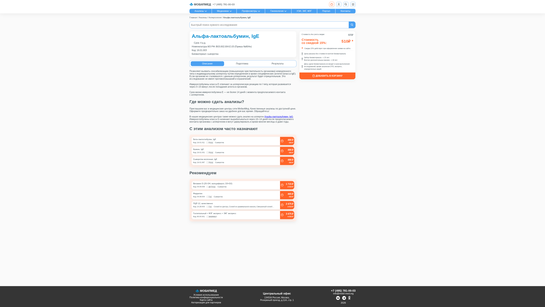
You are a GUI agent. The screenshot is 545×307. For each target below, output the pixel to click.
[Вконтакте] (338, 298)
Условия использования (206, 295)
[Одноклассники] (349, 298)
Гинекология (277, 11)
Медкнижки (223, 11)
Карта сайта (206, 300)
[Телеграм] (344, 298)
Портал (326, 11)
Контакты (345, 11)
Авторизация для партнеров (206, 302)
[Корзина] (331, 4)
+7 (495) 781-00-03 (224, 4)
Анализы (199, 11)
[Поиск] (345, 4)
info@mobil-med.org (343, 293)
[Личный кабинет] (338, 4)
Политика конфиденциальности (206, 297)
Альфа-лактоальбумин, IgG (278, 116)
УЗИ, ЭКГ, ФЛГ (304, 11)
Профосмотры (249, 11)
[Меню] (353, 4)
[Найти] (352, 24)
